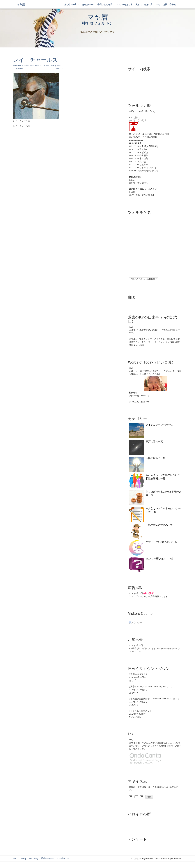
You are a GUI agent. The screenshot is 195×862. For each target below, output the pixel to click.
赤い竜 (132, 120)
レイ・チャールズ (54, 65)
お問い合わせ (169, 4)
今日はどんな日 (105, 4)
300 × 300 (38, 65)
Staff (15, 858)
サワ (131, 740)
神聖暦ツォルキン (97, 23)
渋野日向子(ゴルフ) (148, 171)
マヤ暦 (21, 4)
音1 (146, 120)
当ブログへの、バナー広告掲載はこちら (148, 596)
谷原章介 (143, 165)
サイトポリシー (62, 858)
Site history (33, 858)
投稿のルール (46, 858)
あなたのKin (88, 4)
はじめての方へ (71, 4)
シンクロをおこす (124, 4)
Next (59, 68)
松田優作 (143, 155)
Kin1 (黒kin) (134, 117)
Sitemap (22, 858)
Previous (18, 68)
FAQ (158, 4)
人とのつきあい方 (144, 4)
